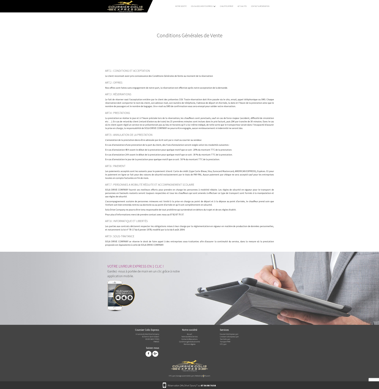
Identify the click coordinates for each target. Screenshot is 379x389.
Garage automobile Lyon (185, 376)
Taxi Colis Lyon (225, 339)
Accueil (189, 334)
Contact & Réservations (189, 339)
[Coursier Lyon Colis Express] (124, 5)
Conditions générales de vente (189, 341)
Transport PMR (225, 341)
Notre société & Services (190, 336)
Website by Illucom (202, 376)
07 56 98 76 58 (208, 385)
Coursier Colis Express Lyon (229, 334)
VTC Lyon (223, 344)
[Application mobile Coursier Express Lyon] (122, 295)
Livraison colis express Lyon (229, 336)
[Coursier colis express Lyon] (189, 365)
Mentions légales (189, 344)
